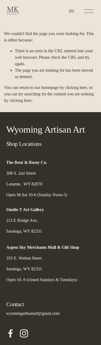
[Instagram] (24, 333)
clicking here (76, 87)
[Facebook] (10, 333)
